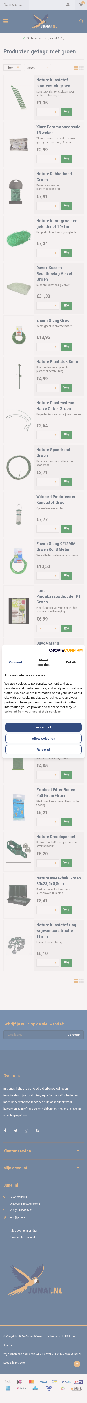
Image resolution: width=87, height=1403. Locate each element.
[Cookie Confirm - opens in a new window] (66, 650)
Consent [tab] (15, 662)
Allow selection (43, 738)
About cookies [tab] (43, 662)
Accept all (43, 727)
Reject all (44, 749)
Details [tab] (71, 662)
